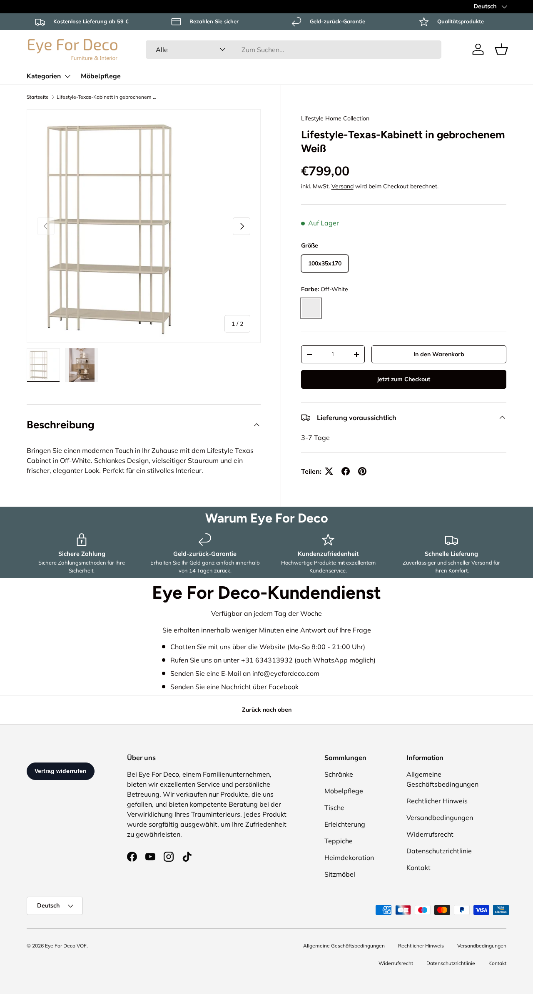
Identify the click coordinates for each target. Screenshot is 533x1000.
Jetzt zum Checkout (403, 379)
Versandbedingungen (439, 817)
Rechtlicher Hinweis (437, 801)
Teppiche (338, 841)
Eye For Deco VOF (66, 945)
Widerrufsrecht (429, 834)
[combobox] (294, 49)
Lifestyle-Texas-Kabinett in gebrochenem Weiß (107, 97)
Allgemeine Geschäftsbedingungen (344, 945)
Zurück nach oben (266, 709)
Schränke (338, 774)
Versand (342, 186)
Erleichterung (344, 824)
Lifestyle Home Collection (335, 118)
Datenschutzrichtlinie (439, 851)
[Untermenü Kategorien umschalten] (67, 76)
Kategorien (44, 76)
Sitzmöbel (339, 874)
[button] (501, 49)
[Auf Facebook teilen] (345, 471)
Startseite (38, 97)
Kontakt (418, 867)
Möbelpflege (101, 76)
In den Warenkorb (438, 354)
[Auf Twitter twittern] (329, 471)
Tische (334, 807)
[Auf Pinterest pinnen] (362, 471)
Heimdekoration (349, 857)
